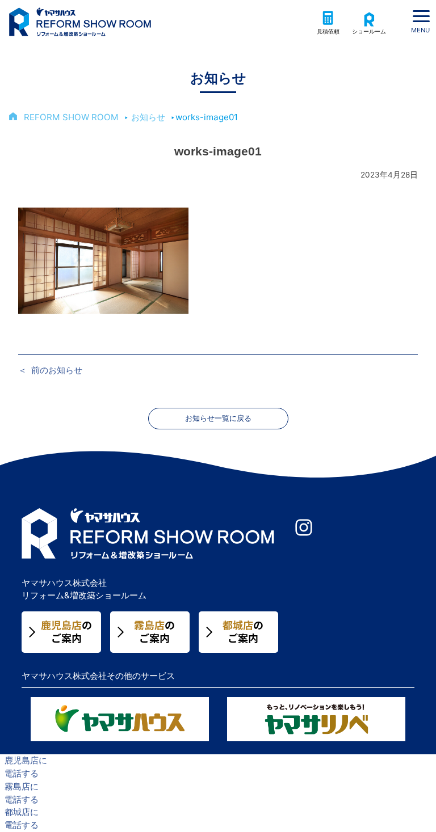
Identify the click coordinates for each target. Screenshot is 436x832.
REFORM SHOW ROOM (71, 117)
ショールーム (369, 31)
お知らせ (148, 117)
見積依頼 (328, 31)
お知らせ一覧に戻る (218, 418)
